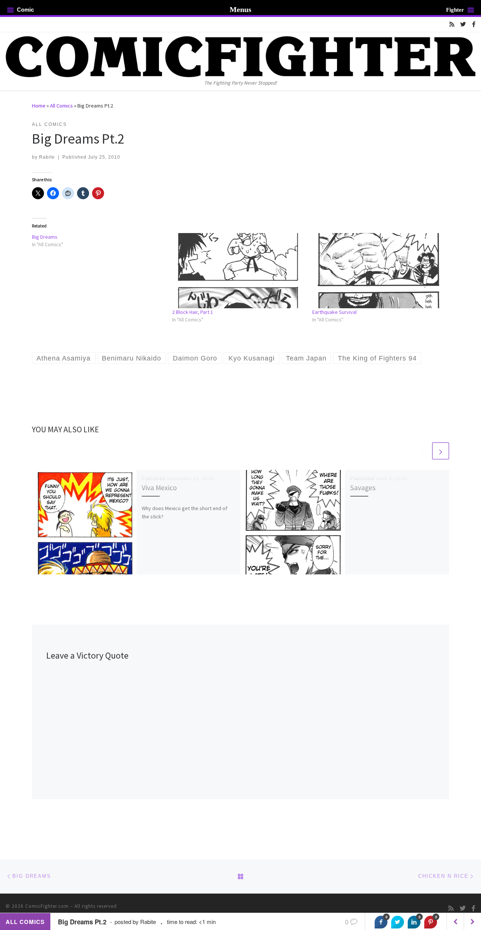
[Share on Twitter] (397, 922)
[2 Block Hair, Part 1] (238, 270)
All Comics (61, 105)
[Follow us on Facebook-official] (473, 24)
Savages (362, 487)
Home (38, 105)
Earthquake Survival (334, 312)
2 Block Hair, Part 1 (192, 312)
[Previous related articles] (422, 450)
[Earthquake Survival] (378, 270)
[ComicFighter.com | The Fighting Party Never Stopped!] (240, 55)
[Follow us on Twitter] (463, 24)
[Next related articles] (440, 450)
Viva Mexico (159, 487)
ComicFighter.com (47, 906)
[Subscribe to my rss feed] (451, 24)
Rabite (47, 157)
